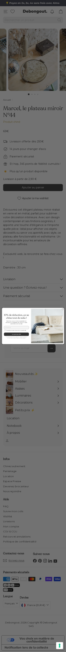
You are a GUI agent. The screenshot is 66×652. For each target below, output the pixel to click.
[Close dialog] (62, 309)
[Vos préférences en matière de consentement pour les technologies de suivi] (59, 645)
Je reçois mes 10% (16, 334)
